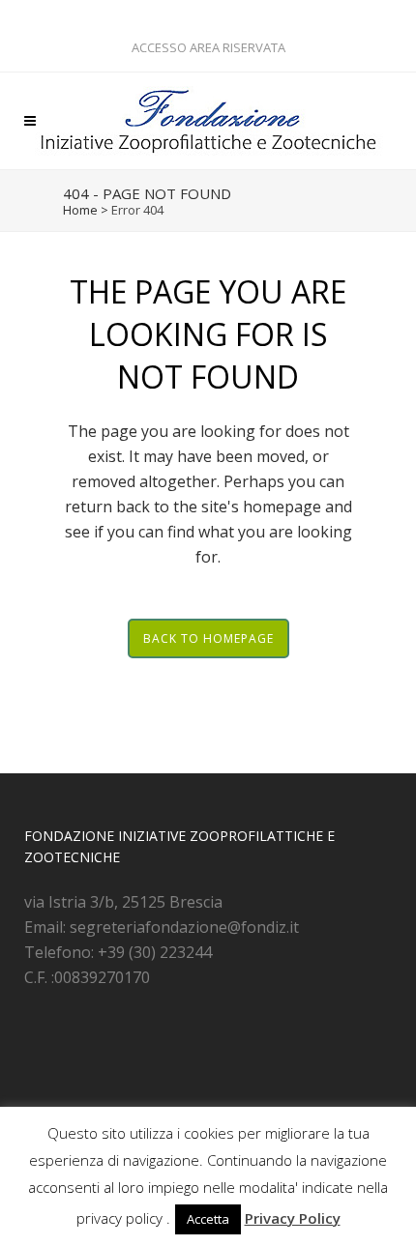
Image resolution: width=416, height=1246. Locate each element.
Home (80, 209)
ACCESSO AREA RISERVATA (208, 47)
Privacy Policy (293, 1218)
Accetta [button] (208, 1219)
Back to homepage (208, 638)
